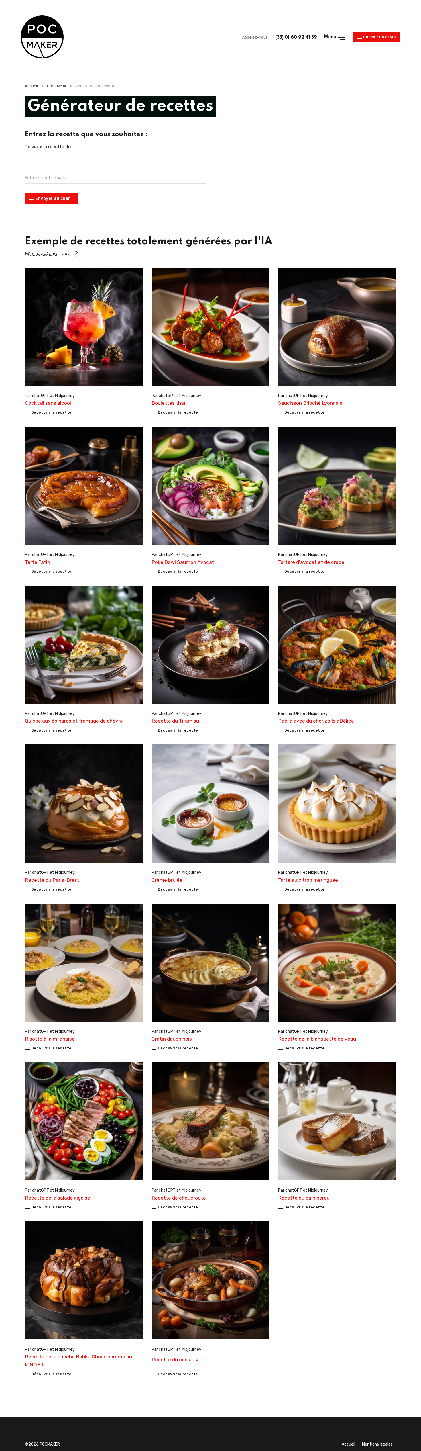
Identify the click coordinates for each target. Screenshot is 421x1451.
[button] (335, 37)
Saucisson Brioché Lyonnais (310, 403)
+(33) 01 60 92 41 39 (295, 37)
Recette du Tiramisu (175, 721)
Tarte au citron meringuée (308, 880)
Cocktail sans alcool (48, 403)
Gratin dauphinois (172, 1039)
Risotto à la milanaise (50, 1039)
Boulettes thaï (168, 403)
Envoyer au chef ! (54, 198)
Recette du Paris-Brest (52, 880)
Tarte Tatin (37, 562)
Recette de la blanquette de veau (317, 1039)
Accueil (31, 86)
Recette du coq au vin (177, 1359)
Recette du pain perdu (304, 1198)
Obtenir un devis (379, 37)
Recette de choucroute (179, 1198)
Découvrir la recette (51, 412)
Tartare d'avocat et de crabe (311, 562)
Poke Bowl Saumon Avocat (183, 562)
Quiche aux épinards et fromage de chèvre (74, 721)
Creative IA (56, 86)
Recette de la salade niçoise (57, 1198)
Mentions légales (377, 1444)
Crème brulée (167, 880)
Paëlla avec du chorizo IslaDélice (316, 721)
